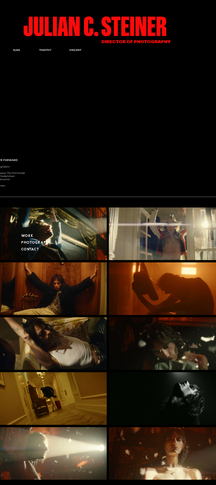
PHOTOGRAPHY (36, 242)
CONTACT (30, 249)
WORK (27, 235)
